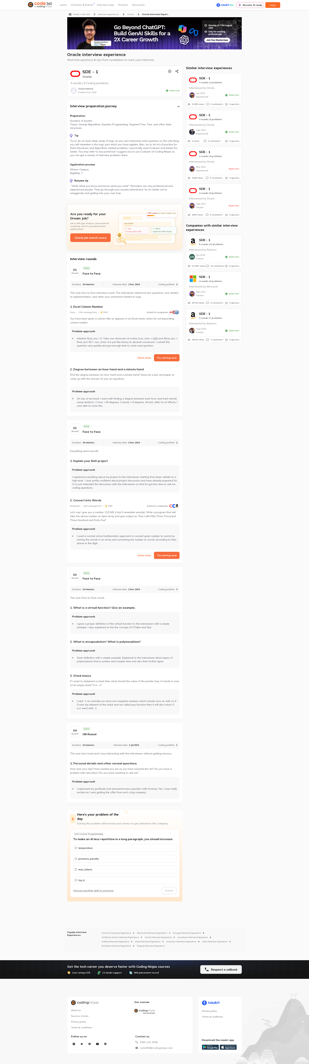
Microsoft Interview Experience (152, 933)
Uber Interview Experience (214, 941)
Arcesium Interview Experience (181, 941)
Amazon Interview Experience (116, 933)
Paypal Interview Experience (151, 945)
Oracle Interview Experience (158, 937)
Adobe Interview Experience (115, 941)
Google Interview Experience (187, 933)
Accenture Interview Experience (193, 937)
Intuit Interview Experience (147, 941)
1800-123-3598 (149, 1042)
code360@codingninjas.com (156, 1048)
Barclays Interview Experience (116, 945)
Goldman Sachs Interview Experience (120, 937)
